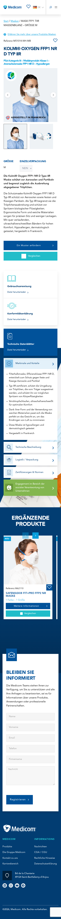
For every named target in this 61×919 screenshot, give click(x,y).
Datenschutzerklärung (45, 864)
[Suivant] (53, 95)
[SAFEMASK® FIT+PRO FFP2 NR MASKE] (28, 560)
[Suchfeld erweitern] (51, 7)
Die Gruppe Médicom (14, 852)
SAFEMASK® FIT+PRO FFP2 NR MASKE (26, 594)
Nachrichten (40, 847)
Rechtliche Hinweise (44, 858)
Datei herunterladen (17, 292)
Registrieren (18, 799)
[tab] (15, 136)
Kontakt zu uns (10, 858)
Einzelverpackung (33, 161)
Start (6, 21)
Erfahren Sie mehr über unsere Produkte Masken (32, 34)
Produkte (7, 847)
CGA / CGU (40, 852)
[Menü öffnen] (56, 7)
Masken (15, 21)
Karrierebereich (10, 864)
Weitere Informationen (26, 606)
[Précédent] (7, 95)
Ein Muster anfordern (29, 245)
